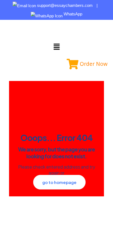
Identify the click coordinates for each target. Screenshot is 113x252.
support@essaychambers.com (65, 5)
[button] (56, 47)
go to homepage (59, 182)
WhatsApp (72, 14)
